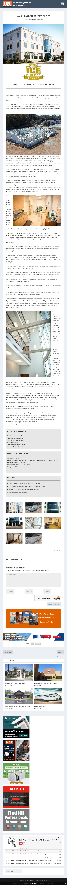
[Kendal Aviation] (48, 696)
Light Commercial (38, 19)
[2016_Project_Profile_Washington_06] (52, 528)
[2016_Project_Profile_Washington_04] (14, 528)
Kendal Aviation (39, 706)
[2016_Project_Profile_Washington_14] (33, 513)
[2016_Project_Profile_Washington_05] (33, 528)
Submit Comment (54, 604)
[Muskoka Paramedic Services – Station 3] (19, 696)
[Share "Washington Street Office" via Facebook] (32, 644)
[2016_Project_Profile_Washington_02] (14, 513)
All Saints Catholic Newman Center (45, 683)
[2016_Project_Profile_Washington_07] (14, 544)
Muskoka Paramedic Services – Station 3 (18, 706)
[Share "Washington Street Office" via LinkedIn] (36, 644)
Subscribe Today (46, 622)
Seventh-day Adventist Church (15, 683)
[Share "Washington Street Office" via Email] (39, 644)
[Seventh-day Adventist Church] (19, 672)
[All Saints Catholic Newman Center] (48, 672)
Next (58, 550)
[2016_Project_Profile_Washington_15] (33, 544)
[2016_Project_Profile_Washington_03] (52, 513)
